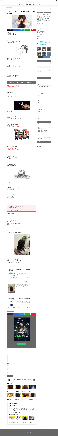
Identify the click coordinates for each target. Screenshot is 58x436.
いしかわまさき (40, 109)
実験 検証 (39, 111)
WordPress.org (39, 146)
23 (49, 71)
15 (47, 70)
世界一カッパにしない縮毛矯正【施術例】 (43, 86)
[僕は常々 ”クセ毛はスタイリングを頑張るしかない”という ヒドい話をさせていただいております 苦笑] (44, 49)
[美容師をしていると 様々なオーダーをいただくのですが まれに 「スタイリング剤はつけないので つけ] (49, 54)
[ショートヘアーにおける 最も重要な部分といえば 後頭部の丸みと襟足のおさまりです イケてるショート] (49, 49)
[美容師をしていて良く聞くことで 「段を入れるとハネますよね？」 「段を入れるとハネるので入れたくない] (39, 49)
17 (38, 71)
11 (40, 70)
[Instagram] (15, 412)
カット (38, 84)
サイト (8, 371)
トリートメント (40, 100)
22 (47, 71)
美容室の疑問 (39, 118)
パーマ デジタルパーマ (41, 93)
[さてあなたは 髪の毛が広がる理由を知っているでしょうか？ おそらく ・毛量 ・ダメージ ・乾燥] (39, 54)
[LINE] (39, 4)
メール (8, 367)
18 (40, 71)
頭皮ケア (39, 102)
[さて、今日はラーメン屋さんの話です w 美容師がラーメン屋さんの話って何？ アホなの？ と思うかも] (44, 54)
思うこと (39, 116)
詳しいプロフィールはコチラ (41, 23)
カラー (38, 95)
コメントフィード (39, 145)
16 (49, 70)
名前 (8, 363)
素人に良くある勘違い (41, 79)
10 (38, 70)
